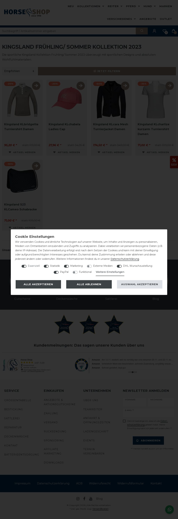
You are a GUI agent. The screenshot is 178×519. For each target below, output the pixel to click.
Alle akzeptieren (38, 284)
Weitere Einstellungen (110, 272)
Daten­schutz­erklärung (125, 258)
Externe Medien (103, 265)
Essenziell (34, 265)
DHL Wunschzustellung (137, 265)
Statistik (55, 265)
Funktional (85, 272)
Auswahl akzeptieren (139, 284)
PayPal (64, 272)
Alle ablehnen (89, 284)
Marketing (76, 265)
